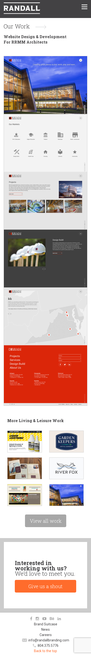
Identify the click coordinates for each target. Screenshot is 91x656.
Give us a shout (45, 586)
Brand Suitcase (45, 624)
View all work (45, 521)
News (45, 629)
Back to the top (45, 651)
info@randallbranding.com (48, 640)
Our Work (17, 26)
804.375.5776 (48, 645)
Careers (46, 635)
